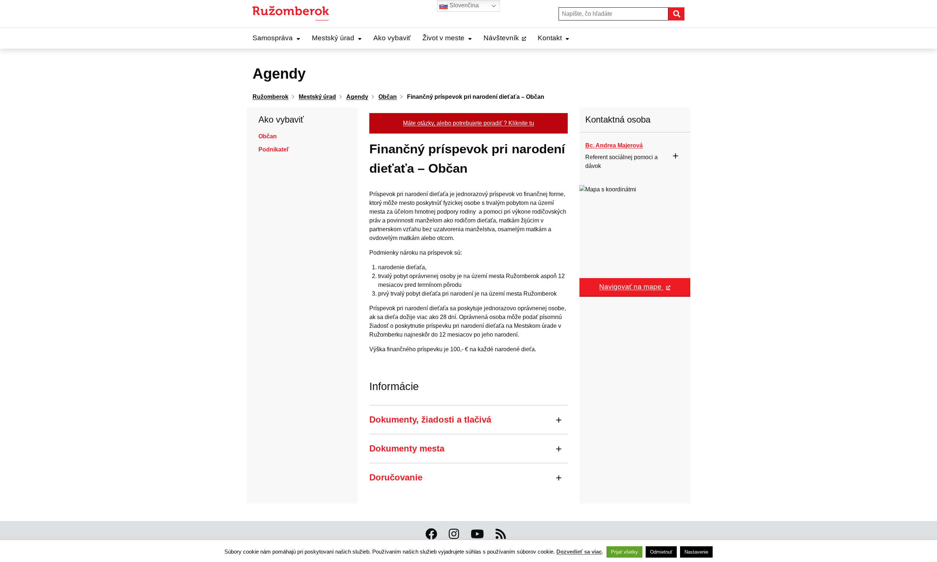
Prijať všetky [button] (624, 552)
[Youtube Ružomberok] (477, 534)
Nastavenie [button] (696, 552)
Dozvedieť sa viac (579, 551)
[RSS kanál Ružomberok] (501, 534)
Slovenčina (463, 5)
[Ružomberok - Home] (293, 14)
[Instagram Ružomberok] (454, 534)
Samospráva (273, 38)
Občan (267, 136)
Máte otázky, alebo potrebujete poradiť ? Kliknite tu (468, 123)
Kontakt (550, 38)
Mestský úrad (333, 38)
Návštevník (501, 38)
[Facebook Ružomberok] (431, 534)
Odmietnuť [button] (661, 552)
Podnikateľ (273, 149)
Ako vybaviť (392, 38)
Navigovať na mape (631, 287)
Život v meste (443, 38)
